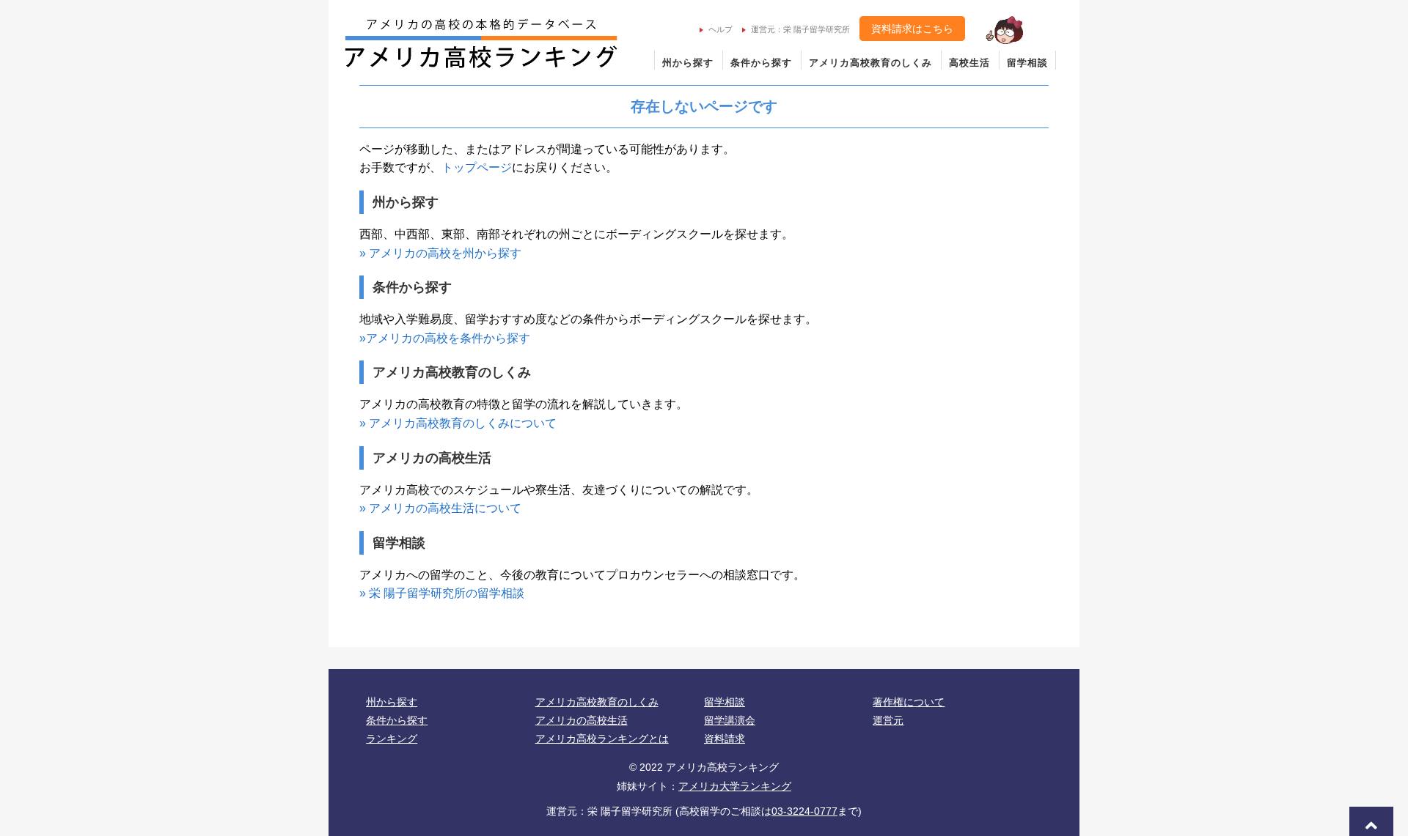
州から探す (688, 62)
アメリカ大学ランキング (734, 786)
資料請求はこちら (912, 28)
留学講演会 (729, 720)
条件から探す (761, 62)
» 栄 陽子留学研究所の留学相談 (441, 593)
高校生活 (969, 62)
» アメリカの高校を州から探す (440, 253)
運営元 (888, 720)
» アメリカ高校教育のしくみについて (458, 423)
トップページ (476, 167)
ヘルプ (720, 29)
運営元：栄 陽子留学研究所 (800, 29)
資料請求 (724, 738)
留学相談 (1027, 62)
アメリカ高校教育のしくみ (870, 62)
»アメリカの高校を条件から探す (444, 338)
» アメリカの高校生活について (440, 508)
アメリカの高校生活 (581, 720)
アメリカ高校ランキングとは (602, 738)
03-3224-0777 (804, 811)
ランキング (391, 738)
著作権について (909, 702)
